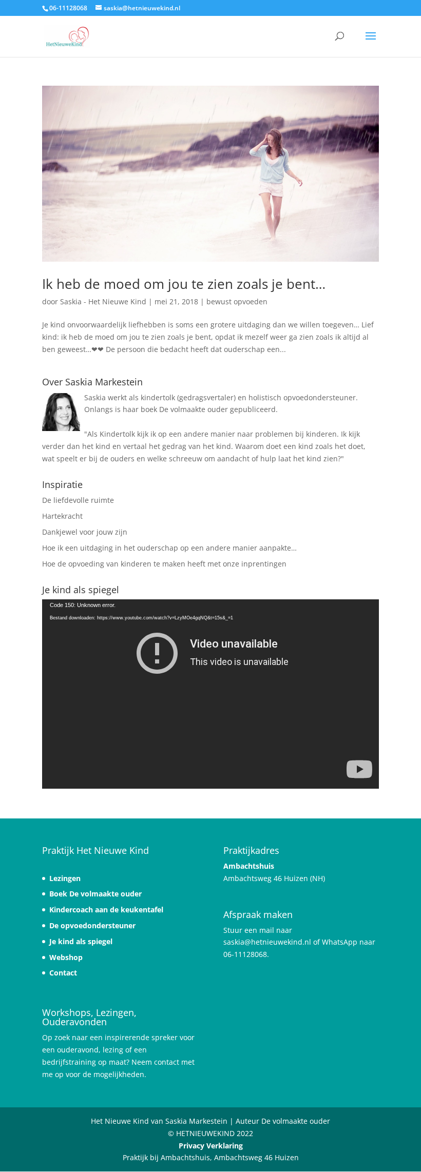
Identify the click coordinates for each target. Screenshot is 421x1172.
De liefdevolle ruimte (78, 500)
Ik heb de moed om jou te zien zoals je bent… (184, 284)
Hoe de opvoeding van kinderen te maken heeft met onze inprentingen (164, 564)
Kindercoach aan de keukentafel (106, 909)
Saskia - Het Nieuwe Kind (103, 301)
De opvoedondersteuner (92, 925)
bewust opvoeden (236, 301)
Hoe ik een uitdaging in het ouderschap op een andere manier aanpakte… (169, 548)
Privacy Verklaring (211, 1145)
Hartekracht (62, 516)
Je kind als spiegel (80, 941)
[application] (210, 694)
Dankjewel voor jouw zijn (84, 532)
